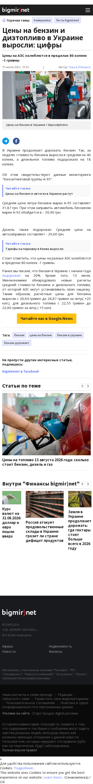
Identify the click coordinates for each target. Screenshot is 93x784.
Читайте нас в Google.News (47, 318)
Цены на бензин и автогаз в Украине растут (39, 194)
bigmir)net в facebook (20, 371)
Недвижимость (60, 646)
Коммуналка (42, 20)
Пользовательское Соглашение (30, 703)
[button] (82, 386)
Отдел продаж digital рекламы (55, 713)
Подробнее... (24, 768)
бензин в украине (69, 335)
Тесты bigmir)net (67, 20)
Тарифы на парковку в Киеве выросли (34, 249)
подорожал (11, 275)
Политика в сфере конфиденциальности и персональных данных (45, 705)
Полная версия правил (19, 750)
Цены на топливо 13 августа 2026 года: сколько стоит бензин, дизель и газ (45, 462)
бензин (19, 335)
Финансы (55, 651)
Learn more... (53, 777)
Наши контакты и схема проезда (27, 694)
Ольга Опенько (80, 67)
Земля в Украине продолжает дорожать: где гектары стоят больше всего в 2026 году (79, 530)
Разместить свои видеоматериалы (61, 699)
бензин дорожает (16, 343)
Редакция (65, 694)
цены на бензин (41, 335)
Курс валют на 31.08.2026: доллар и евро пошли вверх (11, 522)
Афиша (7, 646)
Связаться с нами (15, 699)
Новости (9, 651)
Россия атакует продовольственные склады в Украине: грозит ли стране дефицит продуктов (45, 531)
